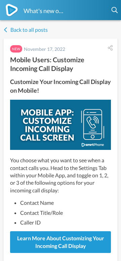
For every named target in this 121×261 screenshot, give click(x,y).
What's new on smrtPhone (45, 10)
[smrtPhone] (11, 10)
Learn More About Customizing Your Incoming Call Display (60, 242)
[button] (115, 10)
